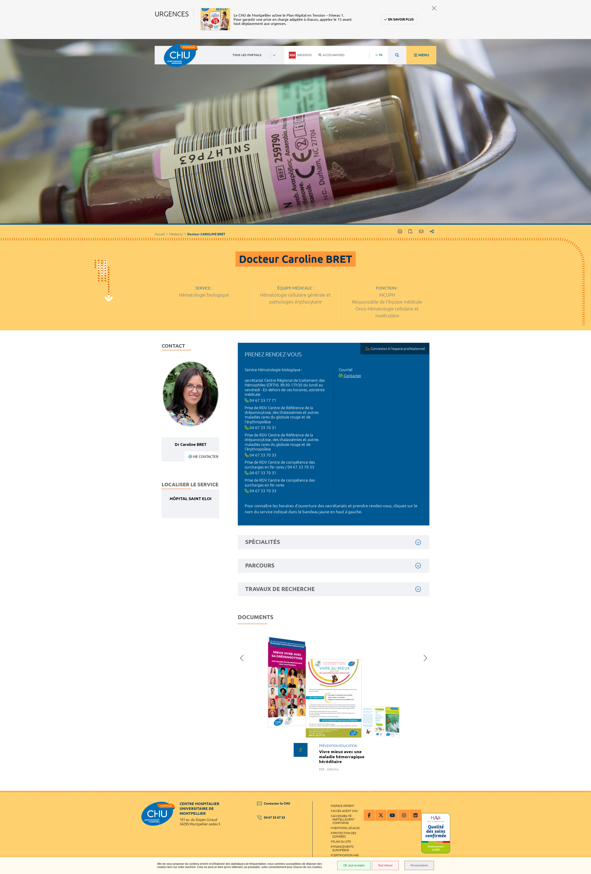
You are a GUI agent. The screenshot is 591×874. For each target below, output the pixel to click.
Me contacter (205, 457)
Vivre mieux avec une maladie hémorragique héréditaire (342, 756)
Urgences (304, 55)
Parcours (259, 565)
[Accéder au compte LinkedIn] (415, 815)
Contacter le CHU (277, 803)
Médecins (176, 234)
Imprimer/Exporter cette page (400, 232)
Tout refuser (385, 865)
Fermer (434, 8)
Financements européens (343, 848)
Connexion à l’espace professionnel (398, 349)
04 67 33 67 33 (274, 817)
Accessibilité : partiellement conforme (343, 819)
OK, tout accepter (354, 865)
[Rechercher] (397, 55)
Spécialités (262, 542)
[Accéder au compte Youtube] (392, 815)
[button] (243, 658)
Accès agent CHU (345, 810)
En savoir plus (401, 19)
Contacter (352, 375)
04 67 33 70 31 (262, 427)
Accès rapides (333, 55)
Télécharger (301, 750)
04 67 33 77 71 (262, 400)
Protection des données (344, 834)
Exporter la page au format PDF (410, 232)
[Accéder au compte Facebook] (369, 815)
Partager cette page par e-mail (421, 232)
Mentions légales (346, 827)
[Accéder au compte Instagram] (404, 815)
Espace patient (343, 805)
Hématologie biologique (204, 295)
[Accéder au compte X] (380, 815)
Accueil (160, 234)
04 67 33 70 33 (262, 455)
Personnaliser (419, 865)
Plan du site (341, 841)
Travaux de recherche (280, 589)
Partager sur (432, 232)
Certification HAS (345, 855)
